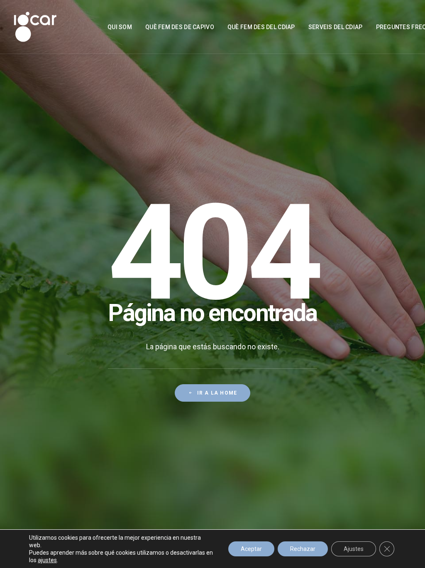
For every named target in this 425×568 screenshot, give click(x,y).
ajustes (47, 560)
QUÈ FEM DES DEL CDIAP (261, 27)
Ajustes (354, 549)
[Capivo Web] (35, 26)
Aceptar (251, 549)
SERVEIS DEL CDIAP (335, 27)
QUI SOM (119, 27)
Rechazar (302, 549)
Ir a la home (217, 393)
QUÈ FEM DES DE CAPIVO (179, 27)
